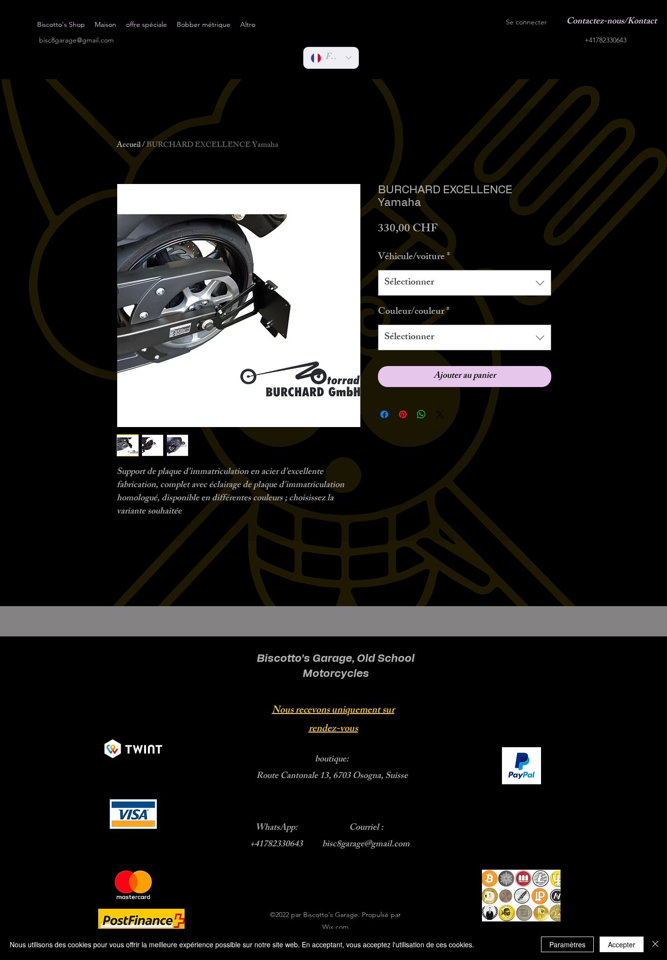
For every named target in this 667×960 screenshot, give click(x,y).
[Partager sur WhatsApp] (421, 414)
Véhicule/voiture (414, 257)
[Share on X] (440, 414)
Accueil (129, 146)
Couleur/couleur (414, 312)
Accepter (621, 944)
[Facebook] (409, 22)
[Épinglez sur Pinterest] (403, 414)
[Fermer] (655, 944)
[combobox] (464, 283)
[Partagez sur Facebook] (384, 414)
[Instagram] (438, 22)
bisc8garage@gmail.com (76, 40)
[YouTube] (424, 22)
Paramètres (567, 944)
